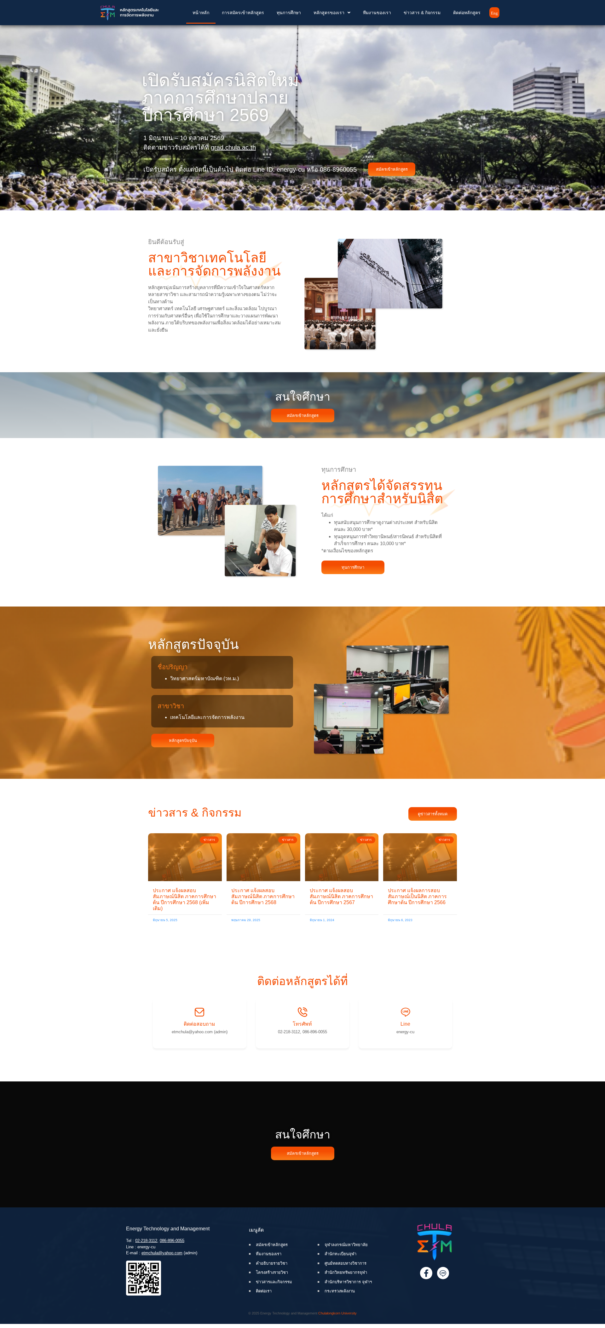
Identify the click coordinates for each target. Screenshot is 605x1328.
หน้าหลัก (201, 12)
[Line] (405, 1012)
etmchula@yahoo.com (161, 1253)
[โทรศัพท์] (302, 1012)
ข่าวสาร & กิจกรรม (422, 12)
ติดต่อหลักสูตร (467, 12)
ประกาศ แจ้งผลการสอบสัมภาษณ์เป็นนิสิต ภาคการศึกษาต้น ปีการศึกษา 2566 (417, 896)
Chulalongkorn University (337, 1313)
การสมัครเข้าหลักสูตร (243, 12)
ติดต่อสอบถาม (199, 1024)
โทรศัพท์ (302, 1024)
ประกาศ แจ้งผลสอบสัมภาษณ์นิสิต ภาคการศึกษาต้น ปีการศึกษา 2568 (263, 896)
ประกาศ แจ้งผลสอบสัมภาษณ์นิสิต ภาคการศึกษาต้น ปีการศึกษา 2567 (341, 896)
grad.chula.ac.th (233, 147)
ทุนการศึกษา (289, 12)
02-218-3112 (146, 1240)
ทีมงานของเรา (377, 12)
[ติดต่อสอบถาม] (199, 1012)
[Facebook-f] (426, 1273)
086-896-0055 (172, 1240)
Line (405, 1024)
